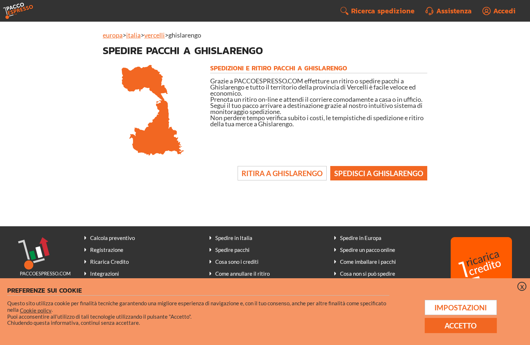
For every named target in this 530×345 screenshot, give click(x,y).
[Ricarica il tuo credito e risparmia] (481, 268)
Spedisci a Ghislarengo (378, 173)
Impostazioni (460, 307)
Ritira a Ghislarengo (282, 173)
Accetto (461, 325)
